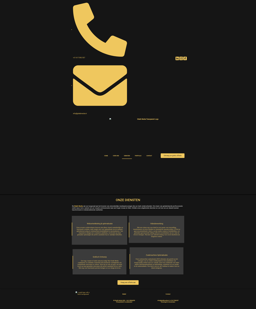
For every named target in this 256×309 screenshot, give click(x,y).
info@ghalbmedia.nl (163, 300)
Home (106, 155)
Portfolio (138, 155)
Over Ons (116, 155)
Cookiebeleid (128, 302)
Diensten (127, 155)
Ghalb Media (78, 206)
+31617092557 (174, 300)
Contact (149, 155)
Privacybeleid (120, 302)
